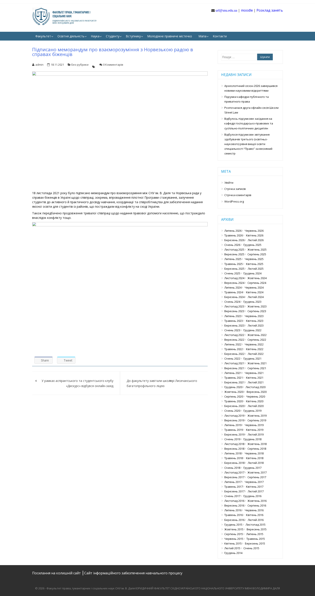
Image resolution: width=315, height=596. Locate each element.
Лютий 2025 (256, 269)
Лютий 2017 (256, 491)
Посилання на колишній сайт (57, 573)
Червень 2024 (254, 287)
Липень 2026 (233, 231)
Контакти (220, 36)
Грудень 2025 (252, 245)
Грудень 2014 (233, 553)
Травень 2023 (233, 321)
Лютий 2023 (256, 325)
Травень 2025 (233, 264)
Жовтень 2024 (257, 278)
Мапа (202, 36)
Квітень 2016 (254, 515)
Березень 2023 (234, 325)
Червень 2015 (233, 539)
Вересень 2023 (234, 311)
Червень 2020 (255, 396)
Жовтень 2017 (257, 472)
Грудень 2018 (252, 439)
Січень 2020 (232, 411)
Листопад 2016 (234, 501)
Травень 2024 (233, 292)
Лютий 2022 (256, 354)
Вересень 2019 (234, 420)
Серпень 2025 (257, 254)
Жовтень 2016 (257, 501)
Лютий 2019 (256, 434)
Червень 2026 (254, 231)
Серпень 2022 (257, 340)
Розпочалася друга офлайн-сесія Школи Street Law (251, 110)
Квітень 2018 (254, 458)
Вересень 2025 (234, 254)
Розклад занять (269, 10)
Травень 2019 (233, 430)
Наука (95, 36)
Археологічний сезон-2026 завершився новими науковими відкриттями (251, 88)
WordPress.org (234, 201)
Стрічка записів (235, 189)
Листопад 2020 (256, 387)
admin (39, 65)
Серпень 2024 (257, 283)
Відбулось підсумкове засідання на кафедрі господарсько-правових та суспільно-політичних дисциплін (248, 123)
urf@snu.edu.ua (226, 10)
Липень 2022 (233, 344)
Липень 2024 (233, 287)
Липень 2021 (233, 373)
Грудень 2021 (252, 358)
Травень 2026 (233, 235)
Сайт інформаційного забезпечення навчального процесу (133, 573)
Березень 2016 (234, 520)
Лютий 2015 (232, 548)
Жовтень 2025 (257, 249)
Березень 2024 (234, 297)
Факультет (43, 36)
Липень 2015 (254, 534)
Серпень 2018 (257, 449)
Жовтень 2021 (257, 363)
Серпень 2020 (233, 396)
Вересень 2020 (257, 392)
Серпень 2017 (257, 477)
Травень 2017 (233, 487)
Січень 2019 (232, 439)
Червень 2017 (254, 482)
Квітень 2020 (254, 401)
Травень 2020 (233, 401)
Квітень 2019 (254, 430)
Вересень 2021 (234, 368)
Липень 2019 (233, 425)
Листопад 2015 (256, 524)
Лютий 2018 (256, 463)
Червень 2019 (254, 425)
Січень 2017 (232, 496)
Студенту (112, 36)
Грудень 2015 (233, 524)
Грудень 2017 (252, 468)
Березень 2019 (234, 434)
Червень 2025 (254, 259)
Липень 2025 (233, 259)
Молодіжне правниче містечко (169, 36)
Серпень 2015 (233, 534)
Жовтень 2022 (257, 335)
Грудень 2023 (252, 302)
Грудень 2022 (252, 330)
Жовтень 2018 (257, 444)
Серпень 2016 (257, 505)
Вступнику (133, 36)
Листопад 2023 (234, 306)
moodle (247, 10)
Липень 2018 (233, 453)
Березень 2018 (234, 463)
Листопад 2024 (234, 278)
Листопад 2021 (234, 363)
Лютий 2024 (256, 297)
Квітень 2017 (254, 487)
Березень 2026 (234, 240)
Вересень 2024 (234, 283)
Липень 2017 (233, 482)
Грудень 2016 (252, 496)
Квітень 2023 (254, 321)
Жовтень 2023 (257, 306)
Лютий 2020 (256, 406)
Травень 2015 (255, 539)
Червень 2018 (254, 453)
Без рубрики (79, 65)
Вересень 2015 (257, 529)
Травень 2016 (233, 515)
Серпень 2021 (257, 368)
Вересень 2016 (234, 505)
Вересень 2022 (234, 340)
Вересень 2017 (234, 477)
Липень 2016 (233, 510)
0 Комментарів (113, 65)
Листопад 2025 (234, 249)
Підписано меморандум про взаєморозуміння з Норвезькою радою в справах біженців (112, 51)
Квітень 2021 (254, 378)
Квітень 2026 (254, 235)
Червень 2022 (254, 344)
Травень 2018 (233, 458)
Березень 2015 (255, 543)
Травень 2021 (233, 378)
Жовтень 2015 (233, 529)
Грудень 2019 (252, 411)
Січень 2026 (232, 245)
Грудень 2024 (252, 273)
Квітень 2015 (233, 543)
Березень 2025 (234, 269)
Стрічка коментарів (237, 195)
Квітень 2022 (254, 349)
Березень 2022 (234, 354)
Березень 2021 (234, 382)
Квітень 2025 (254, 264)
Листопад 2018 (234, 444)
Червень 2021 (254, 373)
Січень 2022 (232, 358)
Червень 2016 (254, 510)
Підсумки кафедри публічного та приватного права (246, 99)
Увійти (228, 183)
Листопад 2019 (234, 416)
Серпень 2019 (257, 420)
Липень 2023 (233, 316)
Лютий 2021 (256, 382)
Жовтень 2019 (257, 416)
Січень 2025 (232, 273)
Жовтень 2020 (233, 392)
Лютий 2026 (256, 240)
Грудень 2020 (233, 387)
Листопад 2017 (234, 472)
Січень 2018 (232, 468)
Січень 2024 (232, 302)
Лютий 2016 (256, 520)
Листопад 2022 (234, 335)
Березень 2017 (234, 491)
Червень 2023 (254, 316)
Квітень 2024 (254, 292)
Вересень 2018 (234, 449)
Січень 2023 (232, 330)
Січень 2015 (251, 548)
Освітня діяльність (70, 36)
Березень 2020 (234, 406)
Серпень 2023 (257, 311)
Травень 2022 (233, 349)
